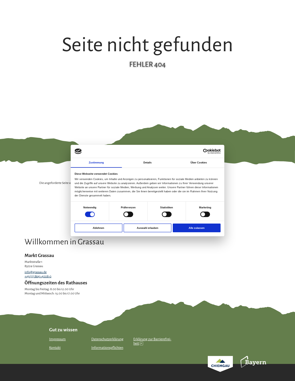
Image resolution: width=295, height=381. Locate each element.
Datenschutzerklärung (107, 339)
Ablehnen (98, 227)
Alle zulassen (197, 227)
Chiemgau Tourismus (220, 368)
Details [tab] (147, 162)
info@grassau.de (36, 272)
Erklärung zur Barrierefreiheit (152, 341)
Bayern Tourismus (253, 366)
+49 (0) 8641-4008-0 (38, 276)
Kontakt (55, 347)
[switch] (128, 214)
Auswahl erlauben (147, 227)
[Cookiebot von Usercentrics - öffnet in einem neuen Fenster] (206, 151)
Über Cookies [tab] (199, 162)
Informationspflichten (107, 347)
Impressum (57, 339)
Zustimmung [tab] (96, 162)
